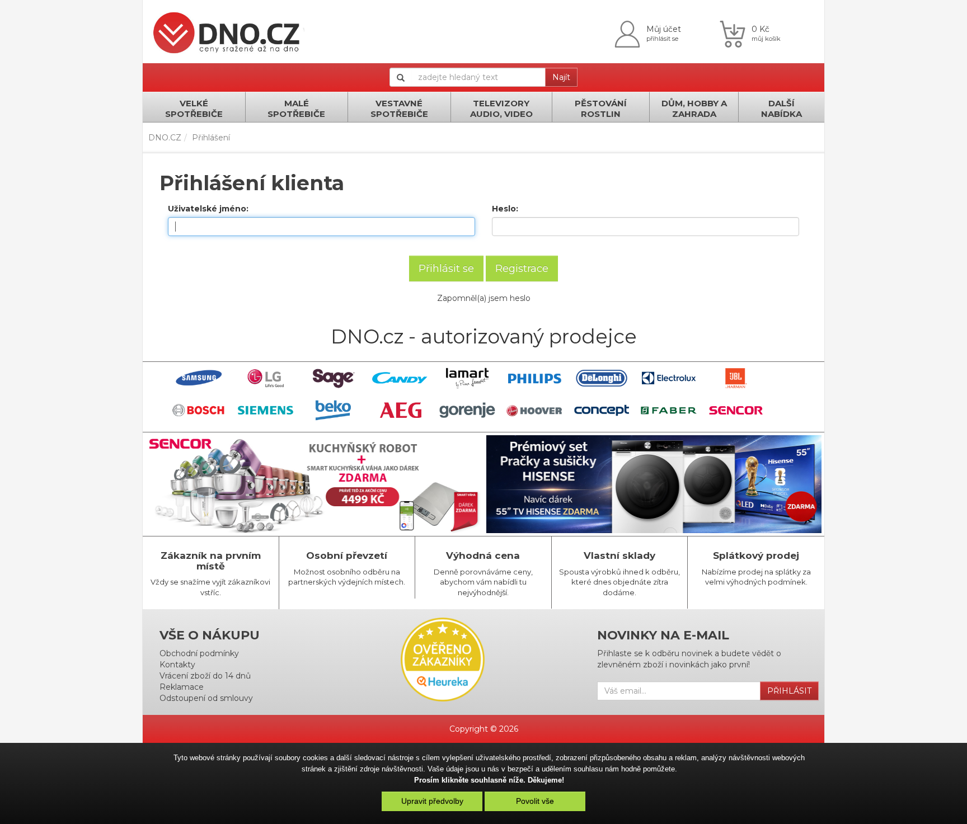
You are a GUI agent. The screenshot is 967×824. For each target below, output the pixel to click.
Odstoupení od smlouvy (206, 698)
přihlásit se (662, 39)
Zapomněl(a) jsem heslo (484, 298)
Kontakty (177, 665)
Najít (561, 77)
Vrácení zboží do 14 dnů (205, 676)
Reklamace (181, 687)
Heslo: (505, 209)
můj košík (766, 39)
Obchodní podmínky (199, 653)
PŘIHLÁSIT (789, 691)
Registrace (521, 268)
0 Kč (760, 29)
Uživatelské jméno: (208, 209)
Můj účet (663, 29)
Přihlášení (211, 138)
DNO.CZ (164, 138)
